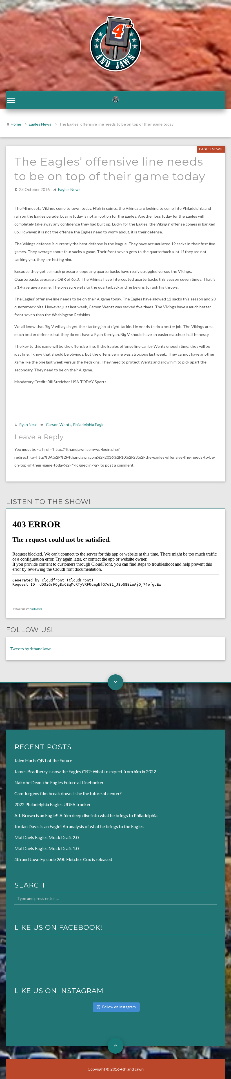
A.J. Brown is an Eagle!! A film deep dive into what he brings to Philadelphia (85, 815)
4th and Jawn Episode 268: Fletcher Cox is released (63, 859)
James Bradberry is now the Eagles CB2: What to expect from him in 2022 (85, 771)
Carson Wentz (58, 424)
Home (16, 124)
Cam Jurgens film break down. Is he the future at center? (68, 793)
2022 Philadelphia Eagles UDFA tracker (52, 804)
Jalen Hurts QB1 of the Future (43, 760)
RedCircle (36, 608)
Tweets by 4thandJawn (31, 648)
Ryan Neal (28, 424)
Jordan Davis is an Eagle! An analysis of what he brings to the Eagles (79, 826)
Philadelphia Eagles (89, 424)
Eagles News (40, 124)
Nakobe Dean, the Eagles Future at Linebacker (59, 782)
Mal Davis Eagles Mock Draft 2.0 (46, 837)
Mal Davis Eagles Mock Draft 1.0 (46, 848)
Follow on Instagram (119, 1007)
